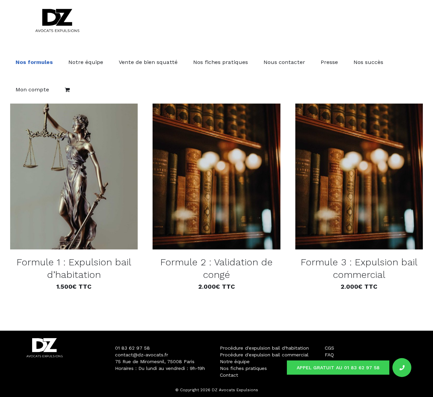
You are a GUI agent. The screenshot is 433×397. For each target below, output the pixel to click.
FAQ (329, 354)
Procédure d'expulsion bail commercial (264, 354)
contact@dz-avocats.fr (141, 354)
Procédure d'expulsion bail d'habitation (264, 348)
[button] (401, 367)
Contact (229, 375)
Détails (101, 177)
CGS (329, 348)
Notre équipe (235, 361)
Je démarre (54, 177)
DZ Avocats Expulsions (235, 390)
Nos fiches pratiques (243, 368)
